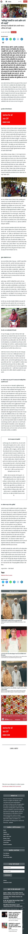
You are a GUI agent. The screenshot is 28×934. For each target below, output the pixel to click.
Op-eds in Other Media (7, 857)
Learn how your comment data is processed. (11, 786)
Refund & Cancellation (7, 844)
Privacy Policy (6, 842)
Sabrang (4, 880)
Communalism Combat (7, 882)
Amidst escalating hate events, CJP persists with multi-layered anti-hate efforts (15, 915)
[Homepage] (19, 1)
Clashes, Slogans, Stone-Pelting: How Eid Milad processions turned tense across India (13, 893)
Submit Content (6, 834)
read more (11, 822)
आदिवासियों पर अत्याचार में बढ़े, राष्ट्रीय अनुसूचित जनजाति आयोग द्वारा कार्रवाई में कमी (15, 926)
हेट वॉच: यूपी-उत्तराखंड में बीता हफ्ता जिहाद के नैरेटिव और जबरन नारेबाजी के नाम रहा (13, 901)
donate (25, 1)
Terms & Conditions (7, 840)
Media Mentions (6, 855)
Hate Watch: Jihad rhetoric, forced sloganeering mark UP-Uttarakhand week (12, 905)
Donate (4, 830)
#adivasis (3, 575)
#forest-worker (9, 575)
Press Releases (6, 853)
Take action (14, 32)
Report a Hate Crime (7, 836)
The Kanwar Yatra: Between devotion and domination (12, 897)
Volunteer (5, 832)
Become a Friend (6, 838)
